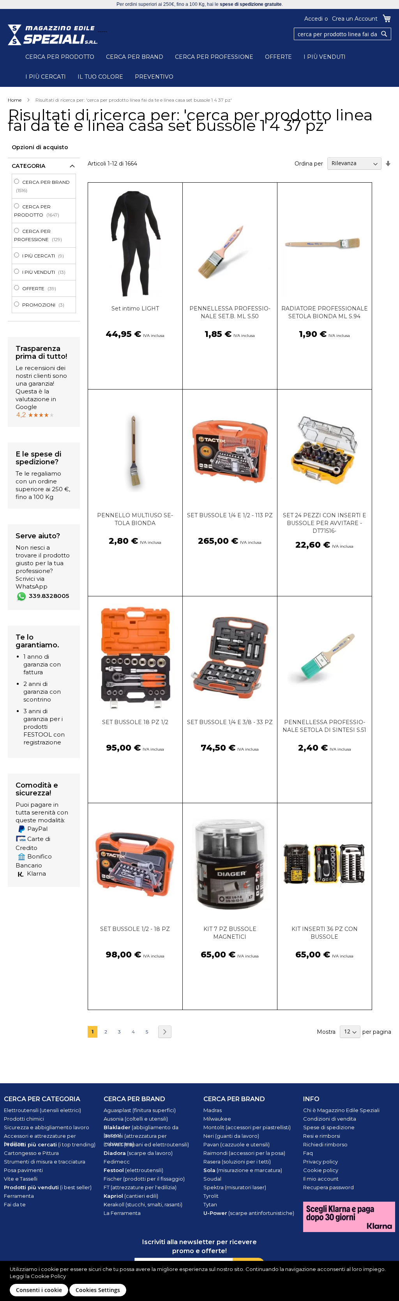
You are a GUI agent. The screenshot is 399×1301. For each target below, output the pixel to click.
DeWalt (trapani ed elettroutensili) (146, 1144)
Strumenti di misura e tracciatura (44, 1161)
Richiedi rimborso (325, 1144)
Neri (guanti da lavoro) (231, 1136)
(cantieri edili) (131, 1196)
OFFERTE (278, 56)
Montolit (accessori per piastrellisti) (247, 1127)
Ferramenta (19, 1196)
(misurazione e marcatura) (242, 1170)
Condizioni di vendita (329, 1119)
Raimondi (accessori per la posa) (244, 1153)
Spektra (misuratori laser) (234, 1187)
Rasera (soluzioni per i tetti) (237, 1161)
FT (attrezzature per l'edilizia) (140, 1187)
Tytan (210, 1204)
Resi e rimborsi (321, 1136)
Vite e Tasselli (20, 1179)
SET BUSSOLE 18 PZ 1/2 (135, 722)
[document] (200, 1281)
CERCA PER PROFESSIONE (214, 56)
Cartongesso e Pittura (31, 1153)
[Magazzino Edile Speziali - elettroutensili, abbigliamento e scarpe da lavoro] (52, 35)
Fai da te (15, 1204)
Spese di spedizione (329, 1127)
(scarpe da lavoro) (138, 1153)
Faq (308, 1153)
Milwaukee (217, 1119)
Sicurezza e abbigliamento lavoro (46, 1127)
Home (14, 100)
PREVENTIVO (154, 76)
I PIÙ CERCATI (45, 76)
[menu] (44, 243)
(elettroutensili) (133, 1170)
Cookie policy (320, 1170)
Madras (212, 1110)
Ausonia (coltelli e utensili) (136, 1119)
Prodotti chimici (24, 1119)
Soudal (212, 1179)
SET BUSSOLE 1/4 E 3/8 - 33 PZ (230, 722)
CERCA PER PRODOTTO (59, 56)
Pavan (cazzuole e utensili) (236, 1144)
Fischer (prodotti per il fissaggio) (144, 1179)
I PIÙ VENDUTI (325, 56)
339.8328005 (49, 595)
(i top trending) (49, 1144)
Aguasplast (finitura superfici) (140, 1110)
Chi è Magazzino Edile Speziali (341, 1110)
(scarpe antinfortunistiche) (248, 1213)
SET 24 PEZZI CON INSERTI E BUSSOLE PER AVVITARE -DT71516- (324, 523)
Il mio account (321, 1179)
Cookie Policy (48, 1276)
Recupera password (328, 1187)
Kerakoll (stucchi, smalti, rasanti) (143, 1204)
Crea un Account (355, 18)
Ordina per (309, 163)
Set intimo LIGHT (135, 308)
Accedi (313, 18)
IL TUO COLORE (100, 76)
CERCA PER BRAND (134, 56)
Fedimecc (117, 1161)
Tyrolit (211, 1196)
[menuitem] (46, 186)
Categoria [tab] (28, 165)
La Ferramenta (122, 1213)
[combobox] (342, 34)
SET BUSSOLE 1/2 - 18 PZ (135, 929)
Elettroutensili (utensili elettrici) (42, 1110)
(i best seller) (48, 1187)
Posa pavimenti (23, 1170)
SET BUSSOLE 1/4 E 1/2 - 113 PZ (230, 515)
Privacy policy (320, 1161)
